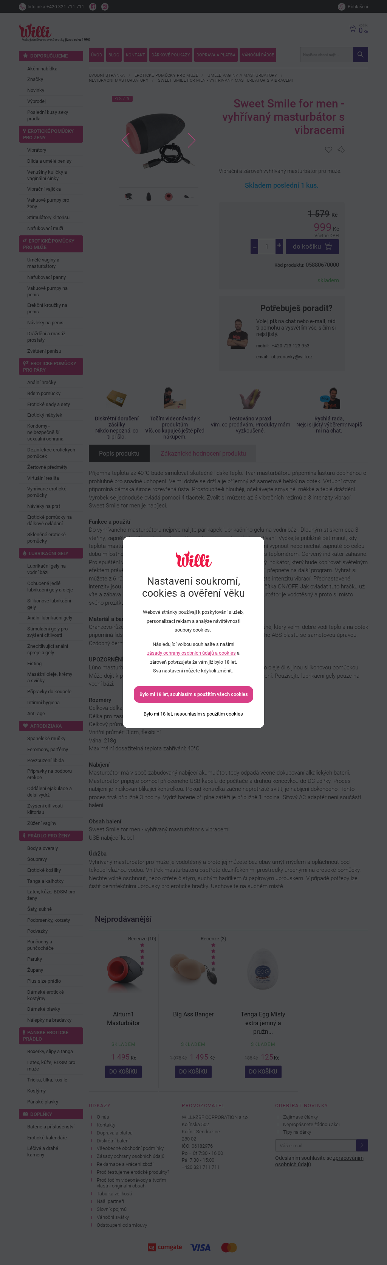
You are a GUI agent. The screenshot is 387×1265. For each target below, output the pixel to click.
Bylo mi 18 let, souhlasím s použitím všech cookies (193, 694)
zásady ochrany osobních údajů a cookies (191, 653)
